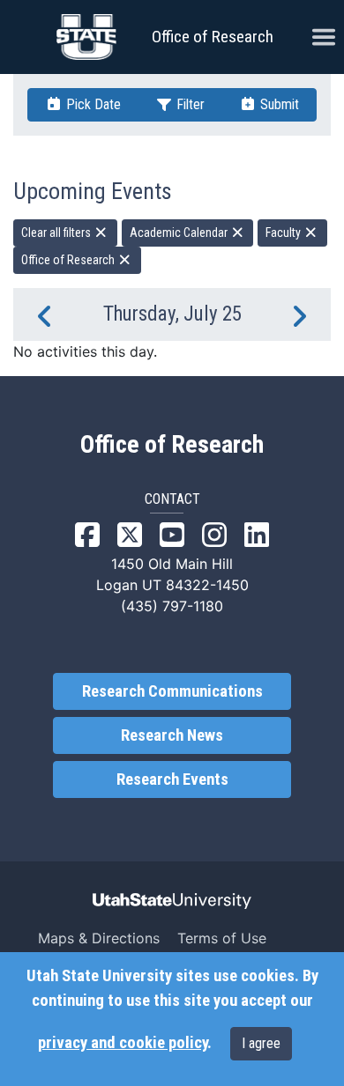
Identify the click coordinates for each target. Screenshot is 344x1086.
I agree (261, 1043)
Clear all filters (57, 232)
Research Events (172, 779)
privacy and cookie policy (122, 1043)
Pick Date (92, 104)
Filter (189, 104)
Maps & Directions (99, 938)
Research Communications (172, 691)
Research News (172, 735)
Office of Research (212, 36)
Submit (278, 104)
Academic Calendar (180, 232)
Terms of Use (221, 938)
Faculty (284, 232)
